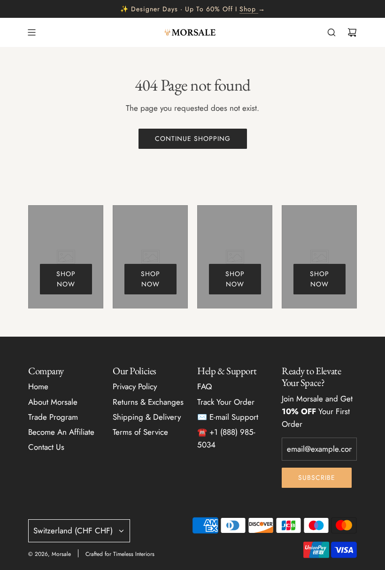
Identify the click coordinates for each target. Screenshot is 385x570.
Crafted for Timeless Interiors (119, 554)
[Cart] (352, 32)
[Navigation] (31, 32)
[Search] (331, 32)
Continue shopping (193, 138)
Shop (247, 9)
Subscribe (316, 477)
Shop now (66, 279)
